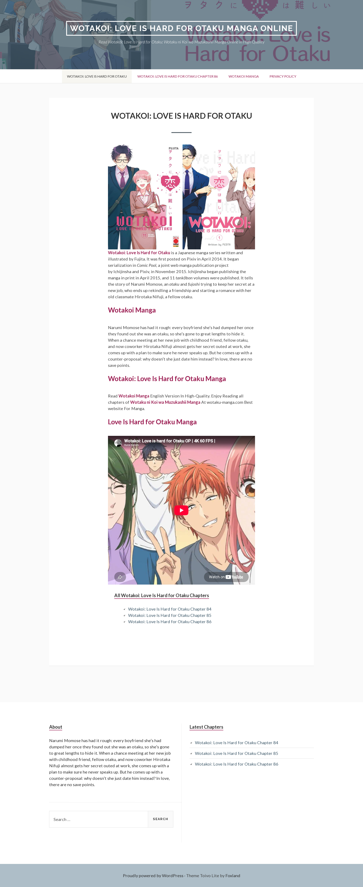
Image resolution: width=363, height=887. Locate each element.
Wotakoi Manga (244, 76)
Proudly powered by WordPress (153, 875)
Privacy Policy (283, 76)
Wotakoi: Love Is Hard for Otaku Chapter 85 (170, 615)
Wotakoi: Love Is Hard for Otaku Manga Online (181, 28)
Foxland (232, 875)
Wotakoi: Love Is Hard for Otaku (97, 76)
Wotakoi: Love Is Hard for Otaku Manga (167, 378)
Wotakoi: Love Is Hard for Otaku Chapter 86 (177, 76)
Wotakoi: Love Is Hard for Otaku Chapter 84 (170, 608)
